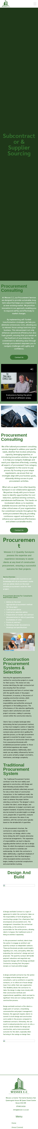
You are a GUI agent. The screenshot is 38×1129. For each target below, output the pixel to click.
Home (14, 1123)
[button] (34, 4)
